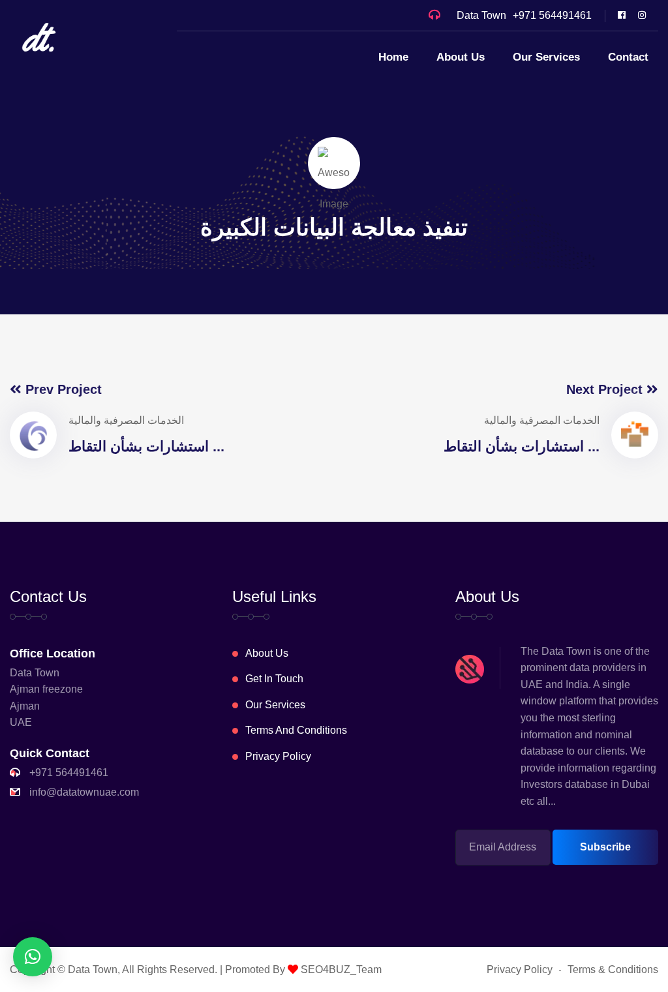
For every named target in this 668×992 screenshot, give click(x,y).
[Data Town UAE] (39, 36)
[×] (32, 956)
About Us (460, 57)
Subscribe (605, 846)
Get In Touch (274, 678)
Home (393, 57)
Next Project (606, 389)
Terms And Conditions (296, 730)
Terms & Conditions (613, 969)
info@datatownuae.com (84, 792)
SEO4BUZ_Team (340, 969)
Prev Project (62, 389)
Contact (628, 57)
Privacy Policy (278, 756)
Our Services (546, 57)
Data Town (92, 969)
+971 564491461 (552, 15)
